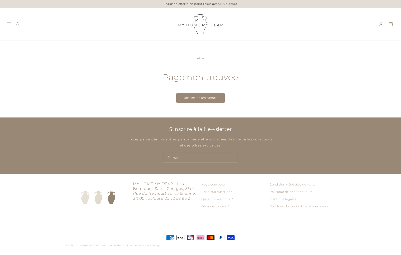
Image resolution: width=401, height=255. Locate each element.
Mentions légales (283, 199)
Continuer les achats (200, 98)
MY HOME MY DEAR (88, 245)
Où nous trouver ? (215, 206)
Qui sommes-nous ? (217, 199)
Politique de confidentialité (291, 192)
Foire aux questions (216, 192)
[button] (8, 24)
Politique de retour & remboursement (299, 206)
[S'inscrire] (233, 158)
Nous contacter (213, 184)
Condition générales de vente (293, 184)
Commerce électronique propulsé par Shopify (131, 245)
